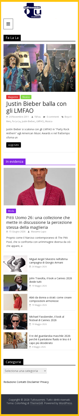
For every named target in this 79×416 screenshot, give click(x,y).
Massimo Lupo (38, 231)
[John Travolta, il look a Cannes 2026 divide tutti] (15, 276)
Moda (11, 210)
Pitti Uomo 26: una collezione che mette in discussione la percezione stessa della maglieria (39, 222)
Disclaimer (33, 382)
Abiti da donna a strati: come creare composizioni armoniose (50, 299)
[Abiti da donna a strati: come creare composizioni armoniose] (15, 296)
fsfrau (38, 116)
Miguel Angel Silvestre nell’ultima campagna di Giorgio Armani (48, 260)
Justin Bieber (28, 121)
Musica (26, 97)
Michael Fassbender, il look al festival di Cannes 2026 (46, 318)
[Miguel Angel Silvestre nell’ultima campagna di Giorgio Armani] (15, 257)
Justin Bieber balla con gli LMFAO (36, 107)
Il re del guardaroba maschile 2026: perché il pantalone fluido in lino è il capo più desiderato (50, 339)
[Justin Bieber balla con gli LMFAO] (39, 46)
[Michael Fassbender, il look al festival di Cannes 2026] (15, 315)
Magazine (13, 97)
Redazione (9, 382)
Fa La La (16, 121)
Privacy (44, 382)
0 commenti (52, 116)
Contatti (21, 382)
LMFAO (40, 121)
